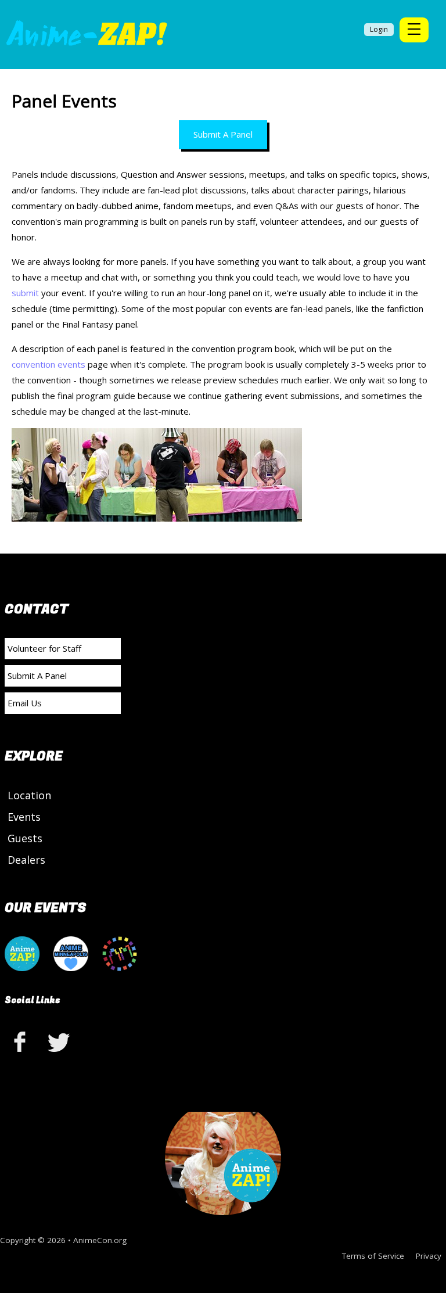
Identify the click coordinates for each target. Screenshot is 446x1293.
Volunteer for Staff (44, 648)
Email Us (25, 703)
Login (379, 29)
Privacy (428, 1256)
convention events (48, 364)
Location (29, 795)
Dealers (26, 860)
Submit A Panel (223, 134)
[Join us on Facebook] (22, 1041)
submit (25, 293)
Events (24, 817)
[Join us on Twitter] (59, 1041)
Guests (25, 838)
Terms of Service (373, 1256)
